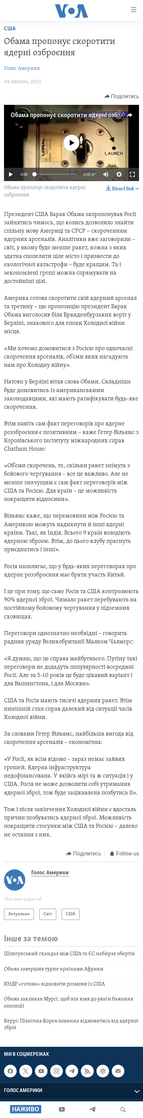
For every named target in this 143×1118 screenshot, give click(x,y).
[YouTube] (62, 1109)
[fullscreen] (132, 174)
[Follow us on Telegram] (72, 1071)
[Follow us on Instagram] (56, 1071)
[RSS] (87, 1071)
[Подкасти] (102, 1071)
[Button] (121, 96)
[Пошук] (123, 1109)
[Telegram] (92, 1109)
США (10, 29)
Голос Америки (22, 68)
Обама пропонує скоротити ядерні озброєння (74, 115)
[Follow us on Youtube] (41, 1071)
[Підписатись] (118, 1071)
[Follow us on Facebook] (10, 1071)
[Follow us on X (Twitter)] (25, 1071)
